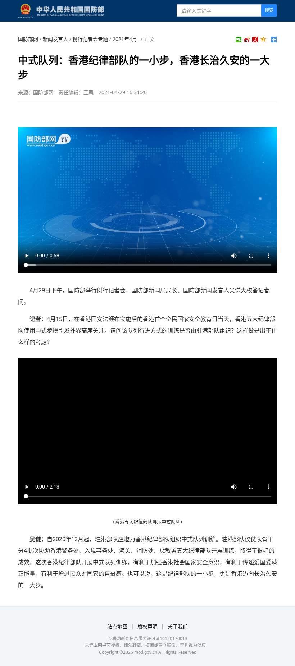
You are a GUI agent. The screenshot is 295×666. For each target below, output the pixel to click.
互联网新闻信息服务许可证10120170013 (147, 638)
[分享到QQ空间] (263, 39)
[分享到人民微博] (255, 39)
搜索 (269, 10)
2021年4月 (125, 39)
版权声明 (147, 626)
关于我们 (178, 626)
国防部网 (28, 39)
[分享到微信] (239, 39)
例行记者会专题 (90, 39)
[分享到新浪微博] (247, 39)
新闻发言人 (55, 39)
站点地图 (117, 626)
